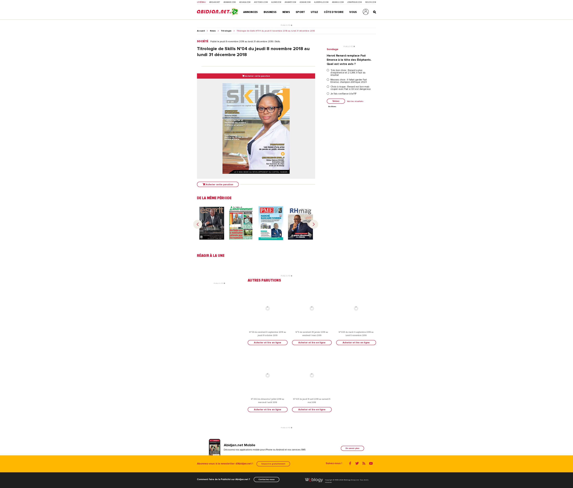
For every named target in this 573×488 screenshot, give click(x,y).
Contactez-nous (266, 479)
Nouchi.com (370, 2)
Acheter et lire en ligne (267, 342)
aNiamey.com (290, 2)
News (286, 12)
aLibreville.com (321, 2)
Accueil (201, 31)
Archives (332, 107)
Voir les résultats (355, 101)
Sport (300, 12)
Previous (197, 224)
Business (270, 12)
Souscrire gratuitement (273, 463)
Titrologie (226, 31)
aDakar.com (305, 2)
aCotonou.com (261, 2)
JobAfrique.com (354, 2)
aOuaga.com (245, 2)
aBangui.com (338, 2)
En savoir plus (352, 448)
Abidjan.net (214, 2)
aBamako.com (230, 2)
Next (313, 224)
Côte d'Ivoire (334, 12)
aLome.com (276, 2)
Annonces (250, 12)
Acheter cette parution (257, 76)
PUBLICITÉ (286, 25)
